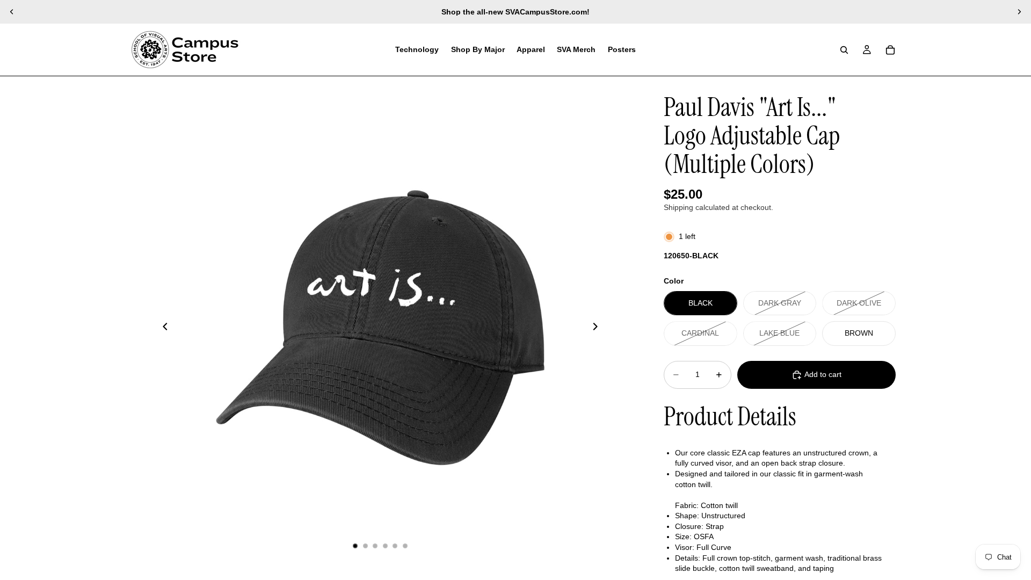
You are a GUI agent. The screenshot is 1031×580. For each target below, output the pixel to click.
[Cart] (890, 50)
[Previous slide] (12, 12)
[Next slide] (1019, 12)
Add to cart (822, 374)
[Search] (844, 50)
